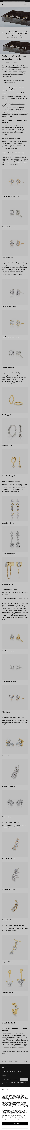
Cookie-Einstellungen (15, 1127)
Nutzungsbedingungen (7, 1119)
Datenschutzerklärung (20, 1118)
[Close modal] (15, 565)
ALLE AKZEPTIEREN (15, 1123)
